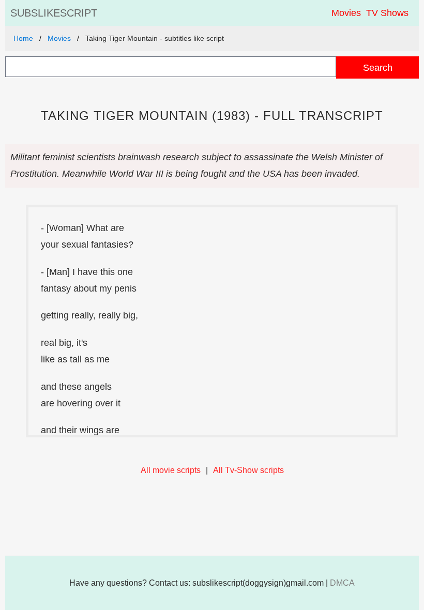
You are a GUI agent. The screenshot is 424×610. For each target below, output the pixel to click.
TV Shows (387, 13)
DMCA (342, 582)
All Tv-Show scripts (248, 470)
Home (23, 38)
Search (377, 67)
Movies (346, 13)
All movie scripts (171, 470)
